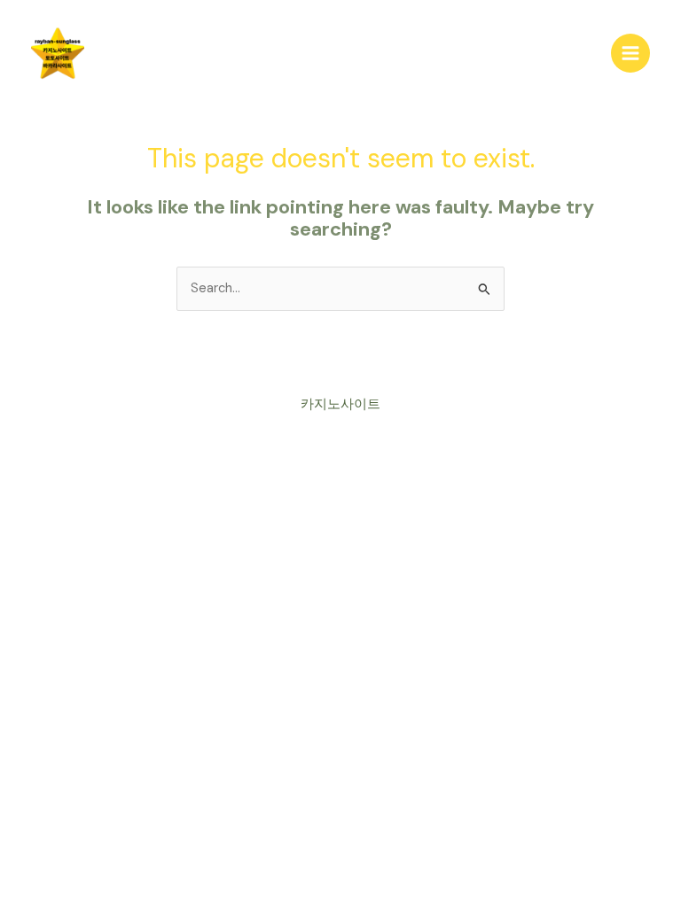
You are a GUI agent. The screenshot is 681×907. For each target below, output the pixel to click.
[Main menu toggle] (630, 53)
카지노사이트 (340, 404)
